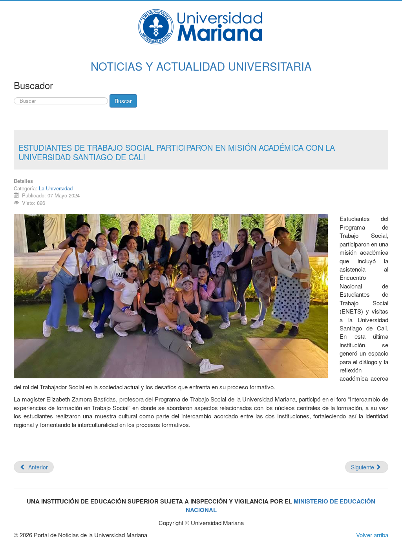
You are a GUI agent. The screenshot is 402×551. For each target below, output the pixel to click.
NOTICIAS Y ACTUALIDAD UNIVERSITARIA (201, 66)
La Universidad (56, 188)
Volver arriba (372, 535)
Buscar (123, 101)
